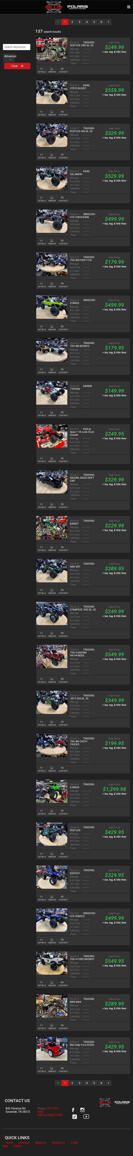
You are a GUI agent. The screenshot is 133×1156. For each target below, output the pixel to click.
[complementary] (122, 1145)
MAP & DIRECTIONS (49, 1115)
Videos (17, 1146)
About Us (40, 1142)
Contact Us (58, 1142)
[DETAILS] (41, 66)
